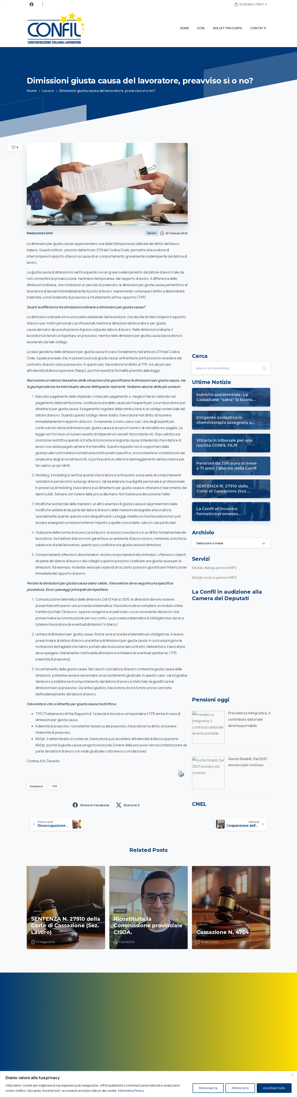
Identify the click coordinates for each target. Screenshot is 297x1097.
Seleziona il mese (209, 543)
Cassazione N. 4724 (222, 932)
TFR (54, 786)
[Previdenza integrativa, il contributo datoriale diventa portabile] (208, 727)
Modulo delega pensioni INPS (214, 567)
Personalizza (208, 1088)
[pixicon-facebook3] (263, 996)
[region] (148, 1084)
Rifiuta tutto (240, 1088)
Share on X (131, 805)
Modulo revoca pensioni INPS (214, 577)
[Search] (264, 368)
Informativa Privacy (131, 1091)
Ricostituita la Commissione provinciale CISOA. (148, 925)
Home (32, 90)
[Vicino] (292, 1074)
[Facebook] (31, 4)
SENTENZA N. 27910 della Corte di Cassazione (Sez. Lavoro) (65, 925)
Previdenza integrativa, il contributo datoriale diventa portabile (249, 719)
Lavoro (48, 90)
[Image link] (57, 1041)
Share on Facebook (94, 805)
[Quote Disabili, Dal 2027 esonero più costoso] (208, 772)
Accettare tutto (274, 1088)
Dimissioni (36, 786)
